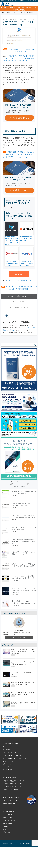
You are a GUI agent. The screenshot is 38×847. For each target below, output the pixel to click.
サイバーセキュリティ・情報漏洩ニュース (19, 280)
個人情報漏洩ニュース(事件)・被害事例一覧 (14, 758)
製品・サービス (7, 749)
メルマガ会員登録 (7, 769)
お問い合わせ (6, 832)
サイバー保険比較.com (9, 803)
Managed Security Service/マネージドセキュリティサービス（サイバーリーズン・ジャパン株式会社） (11, 240)
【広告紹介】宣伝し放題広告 (10, 789)
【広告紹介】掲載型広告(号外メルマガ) (13, 781)
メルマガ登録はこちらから (19, 118)
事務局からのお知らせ (9, 817)
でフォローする (20, 302)
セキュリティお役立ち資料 (10, 752)
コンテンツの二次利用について (11, 820)
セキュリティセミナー (9, 764)
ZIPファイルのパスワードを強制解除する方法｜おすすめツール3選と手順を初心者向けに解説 (24, 578)
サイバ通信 (6, 767)
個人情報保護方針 (7, 823)
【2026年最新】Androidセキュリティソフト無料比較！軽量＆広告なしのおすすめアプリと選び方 (24, 603)
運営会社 (5, 829)
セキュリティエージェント (10, 800)
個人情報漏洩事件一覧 (19, 274)
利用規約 (5, 826)
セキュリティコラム (8, 761)
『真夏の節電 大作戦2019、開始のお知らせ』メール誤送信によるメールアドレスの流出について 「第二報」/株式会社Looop (19, 58)
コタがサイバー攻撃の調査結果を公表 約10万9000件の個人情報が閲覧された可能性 (24, 541)
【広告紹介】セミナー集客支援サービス (13, 786)
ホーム (4, 746)
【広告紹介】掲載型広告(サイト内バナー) (14, 783)
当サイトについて (7, 815)
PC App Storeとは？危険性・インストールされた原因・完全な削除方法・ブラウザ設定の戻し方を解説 (24, 590)
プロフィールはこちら (19, 637)
